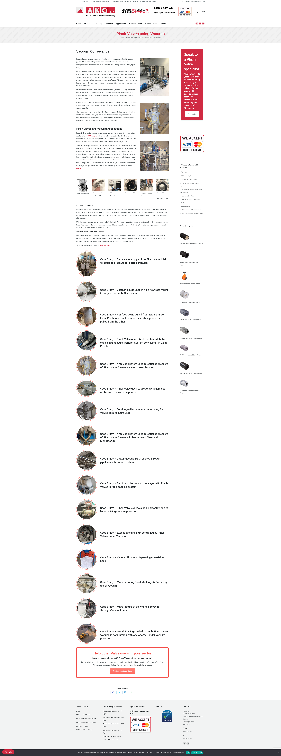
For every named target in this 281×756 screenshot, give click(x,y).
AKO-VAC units (105, 245)
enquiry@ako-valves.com (101, 1)
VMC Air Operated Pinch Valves (191, 338)
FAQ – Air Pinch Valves (83, 715)
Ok (188, 752)
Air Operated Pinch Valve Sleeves (191, 243)
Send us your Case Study (122, 671)
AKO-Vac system (92, 136)
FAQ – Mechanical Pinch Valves (86, 718)
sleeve (78, 168)
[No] (278, 753)
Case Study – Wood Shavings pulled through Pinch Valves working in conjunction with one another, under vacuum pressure (134, 635)
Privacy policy (197, 752)
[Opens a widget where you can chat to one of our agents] (8, 752)
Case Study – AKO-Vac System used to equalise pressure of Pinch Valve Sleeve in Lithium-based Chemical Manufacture (134, 437)
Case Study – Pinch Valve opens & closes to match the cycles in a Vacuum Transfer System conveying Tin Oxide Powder (133, 343)
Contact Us (192, 114)
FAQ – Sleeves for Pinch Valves (86, 722)
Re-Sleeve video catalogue (84, 730)
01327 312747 (83, 1)
